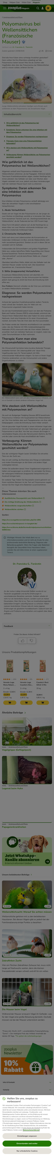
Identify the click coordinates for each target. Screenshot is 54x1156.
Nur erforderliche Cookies (27, 1151)
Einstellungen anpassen (27, 1136)
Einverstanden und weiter (27, 1143)
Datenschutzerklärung (31, 1130)
